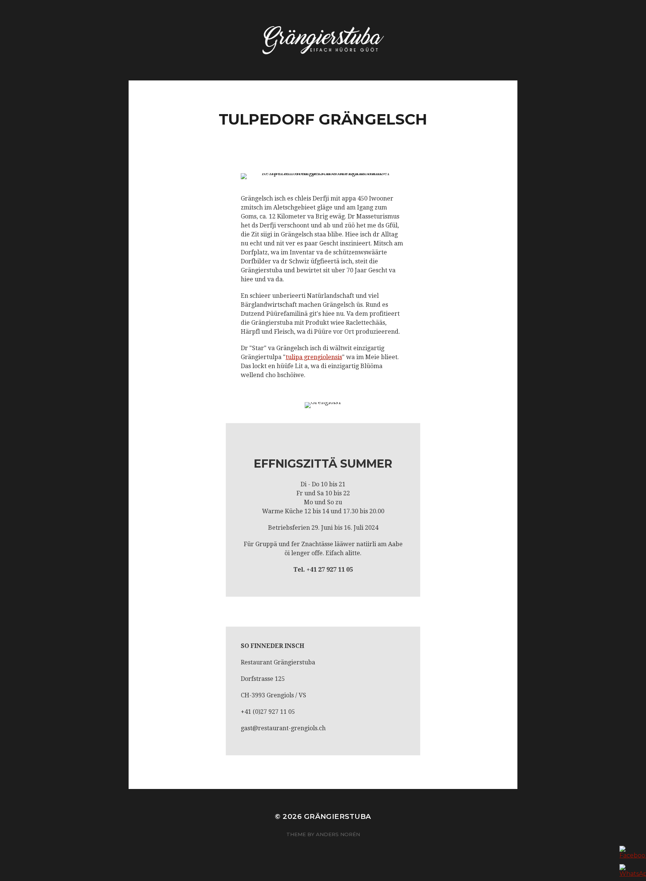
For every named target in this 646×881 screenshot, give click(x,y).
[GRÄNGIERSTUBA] (323, 40)
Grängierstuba (337, 816)
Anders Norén (338, 834)
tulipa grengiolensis (314, 357)
